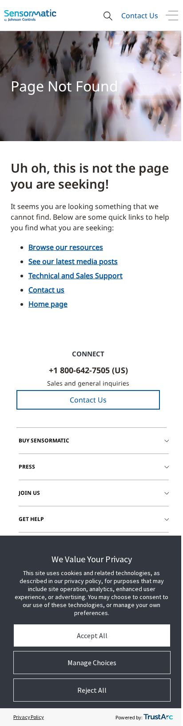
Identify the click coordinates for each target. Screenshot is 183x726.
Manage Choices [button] (92, 662)
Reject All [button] (92, 690)
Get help (31, 519)
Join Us (29, 493)
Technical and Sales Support (75, 275)
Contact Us (139, 15)
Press (27, 466)
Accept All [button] (92, 635)
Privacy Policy (28, 717)
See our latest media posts (73, 261)
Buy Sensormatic (44, 440)
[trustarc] (158, 717)
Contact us (46, 290)
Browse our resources (65, 247)
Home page (48, 304)
